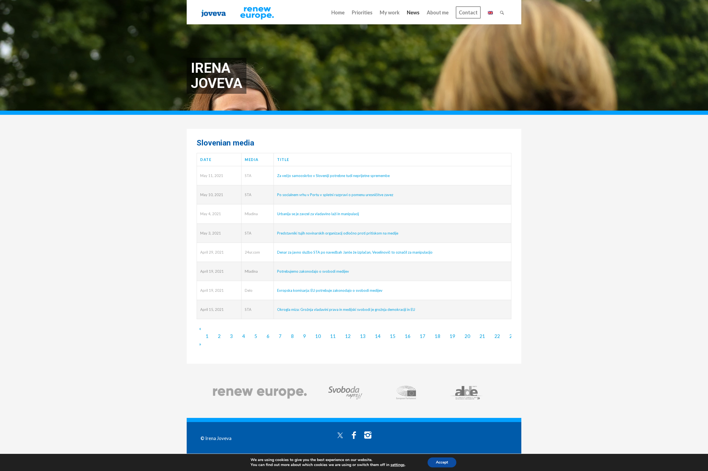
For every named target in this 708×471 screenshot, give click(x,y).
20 (467, 336)
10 (318, 336)
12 (348, 336)
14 (378, 336)
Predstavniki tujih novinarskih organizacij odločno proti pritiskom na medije (337, 233)
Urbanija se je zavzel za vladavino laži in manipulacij (318, 214)
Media (252, 159)
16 (407, 336)
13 (363, 336)
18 (437, 336)
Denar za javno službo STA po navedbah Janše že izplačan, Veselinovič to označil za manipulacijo (355, 252)
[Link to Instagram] (368, 435)
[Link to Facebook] (354, 435)
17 (422, 336)
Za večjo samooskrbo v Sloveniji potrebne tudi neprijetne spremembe (333, 175)
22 (497, 336)
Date (205, 159)
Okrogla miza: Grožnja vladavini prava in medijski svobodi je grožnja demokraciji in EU (346, 309)
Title (283, 159)
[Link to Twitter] (340, 435)
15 (392, 336)
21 (482, 336)
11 (333, 336)
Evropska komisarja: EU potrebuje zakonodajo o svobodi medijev (329, 290)
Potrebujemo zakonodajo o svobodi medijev (313, 271)
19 (452, 336)
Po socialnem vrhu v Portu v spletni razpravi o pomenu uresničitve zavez (335, 194)
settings (398, 464)
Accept (442, 462)
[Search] (501, 12)
